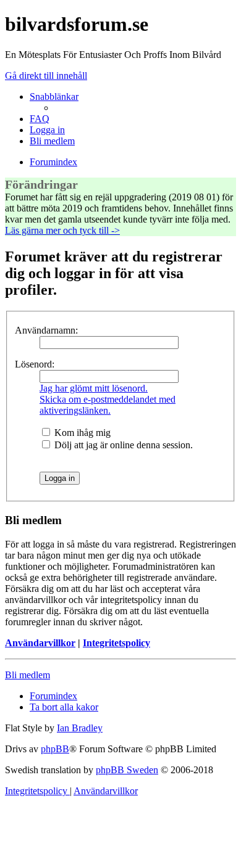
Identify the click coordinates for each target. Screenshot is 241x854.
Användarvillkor (40, 643)
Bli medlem (27, 675)
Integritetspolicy (116, 643)
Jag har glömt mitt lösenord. (94, 388)
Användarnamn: (46, 330)
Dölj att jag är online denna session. (122, 445)
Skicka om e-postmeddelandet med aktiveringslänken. (107, 405)
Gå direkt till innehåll (46, 75)
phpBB (55, 749)
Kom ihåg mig (81, 432)
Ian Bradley (80, 728)
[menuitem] (39, 118)
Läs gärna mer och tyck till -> (62, 230)
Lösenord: (34, 364)
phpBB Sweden (127, 770)
